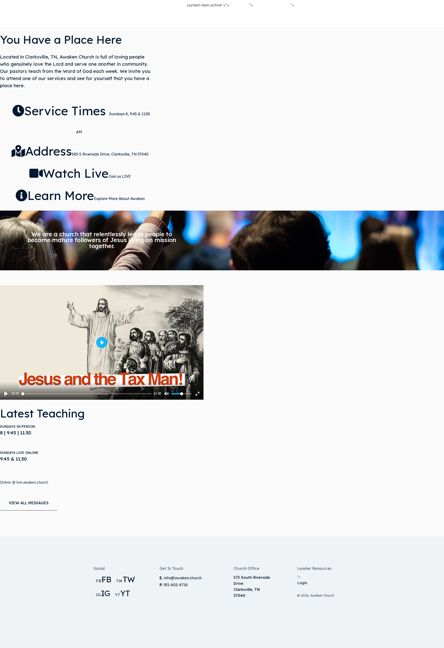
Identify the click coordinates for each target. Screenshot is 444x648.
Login (302, 582)
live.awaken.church (32, 482)
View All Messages (29, 503)
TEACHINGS (333, 15)
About (235, 18)
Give (298, 18)
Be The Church (268, 18)
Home (196, 18)
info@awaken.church (183, 578)
